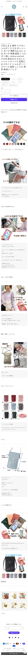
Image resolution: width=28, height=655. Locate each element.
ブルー (14, 82)
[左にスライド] (11, 41)
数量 (2, 88)
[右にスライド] (16, 41)
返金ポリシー (9, 650)
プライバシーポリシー (17, 650)
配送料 (2, 74)
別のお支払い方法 (14, 102)
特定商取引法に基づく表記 (17, 652)
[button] (1, 6)
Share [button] (4, 613)
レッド (14, 79)
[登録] (21, 628)
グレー (20, 82)
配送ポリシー (9, 652)
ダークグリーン (13, 85)
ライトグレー (5, 82)
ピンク (20, 79)
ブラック (4, 85)
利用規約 (23, 650)
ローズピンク (5, 79)
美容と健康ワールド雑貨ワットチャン (13, 648)
